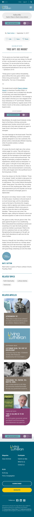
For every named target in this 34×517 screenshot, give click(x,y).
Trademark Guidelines (25, 509)
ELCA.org (5, 473)
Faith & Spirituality (8, 281)
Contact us (21, 465)
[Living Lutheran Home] (6, 7)
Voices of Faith (17, 46)
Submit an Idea (22, 459)
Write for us (21, 462)
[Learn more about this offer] (17, 25)
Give (20, 2)
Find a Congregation (8, 476)
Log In (25, 2)
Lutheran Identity (22, 281)
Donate (17, 490)
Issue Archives (6, 459)
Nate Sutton (11, 33)
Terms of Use (7, 509)
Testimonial (6, 285)
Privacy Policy (14, 509)
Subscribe (17, 483)
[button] (31, 2)
